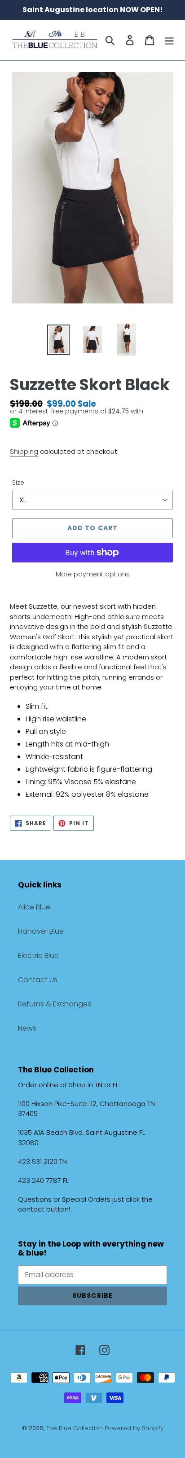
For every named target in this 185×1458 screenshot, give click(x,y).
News (27, 1028)
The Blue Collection (75, 1428)
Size (18, 482)
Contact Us (37, 980)
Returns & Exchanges (54, 1004)
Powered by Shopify (134, 1428)
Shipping (24, 451)
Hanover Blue (41, 931)
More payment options (93, 574)
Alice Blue (34, 907)
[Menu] (169, 40)
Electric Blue (38, 955)
